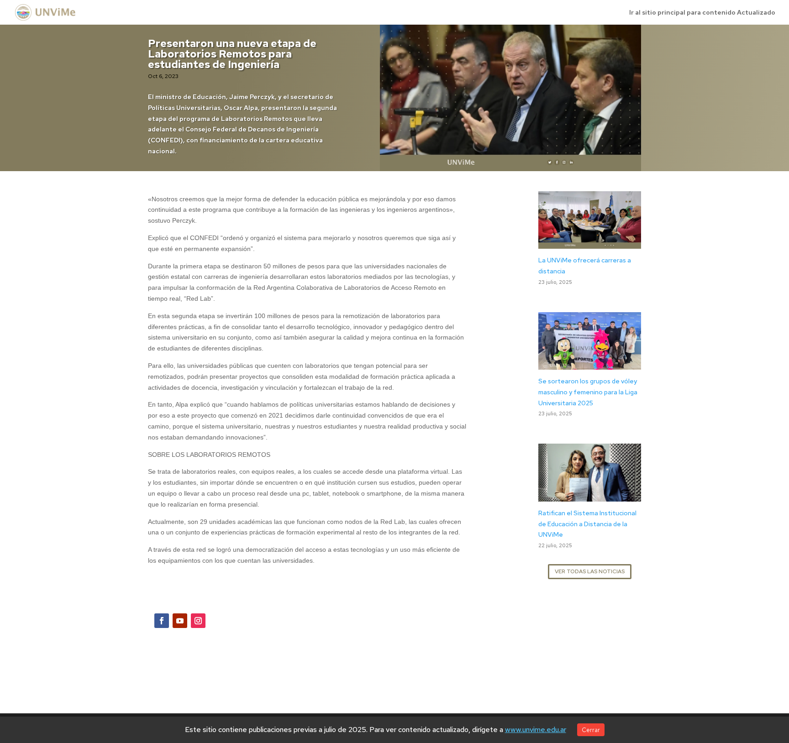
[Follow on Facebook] (161, 620)
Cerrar (591, 730)
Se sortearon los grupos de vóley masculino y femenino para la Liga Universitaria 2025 (587, 392)
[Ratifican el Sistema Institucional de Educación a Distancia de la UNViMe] (589, 496)
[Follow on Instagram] (198, 620)
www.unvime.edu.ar (535, 729)
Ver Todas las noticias (590, 571)
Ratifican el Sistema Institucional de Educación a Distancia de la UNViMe (587, 524)
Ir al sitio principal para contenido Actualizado (702, 12)
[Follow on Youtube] (180, 620)
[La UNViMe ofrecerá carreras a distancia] (589, 243)
